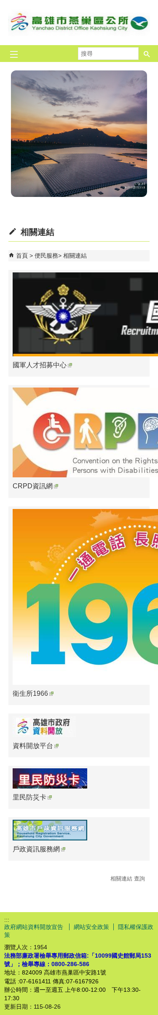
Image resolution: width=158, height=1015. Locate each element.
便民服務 (46, 255)
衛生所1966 (30, 693)
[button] (147, 53)
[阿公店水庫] (79, 133)
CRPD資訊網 (33, 486)
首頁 (22, 255)
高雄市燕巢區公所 (79, 22)
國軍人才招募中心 (40, 365)
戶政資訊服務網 (36, 849)
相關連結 (75, 255)
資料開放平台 (33, 745)
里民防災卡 (29, 797)
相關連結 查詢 (127, 878)
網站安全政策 (91, 926)
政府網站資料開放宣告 (34, 926)
